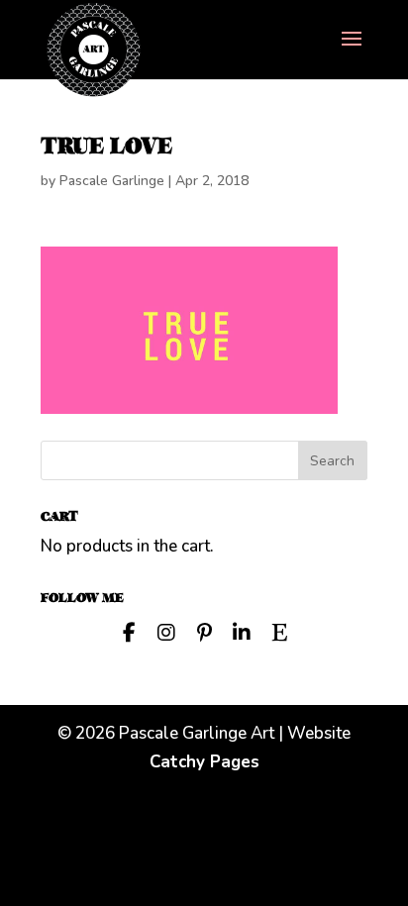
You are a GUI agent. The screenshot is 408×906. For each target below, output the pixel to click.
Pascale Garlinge (111, 180)
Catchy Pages (204, 762)
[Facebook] (129, 631)
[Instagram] (166, 631)
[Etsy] (279, 631)
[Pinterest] (204, 631)
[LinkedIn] (241, 631)
